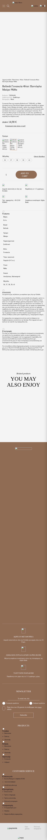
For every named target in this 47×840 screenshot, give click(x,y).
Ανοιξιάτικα (7, 276)
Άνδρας (5, 744)
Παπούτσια (15, 80)
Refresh (5, 228)
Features (5, 214)
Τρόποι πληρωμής (9, 795)
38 (9, 284)
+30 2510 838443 (9, 782)
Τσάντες (6, 736)
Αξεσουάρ (7, 740)
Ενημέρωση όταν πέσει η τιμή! (15, 126)
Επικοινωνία (7, 776)
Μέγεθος (5, 156)
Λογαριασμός (7, 805)
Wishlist (6, 811)
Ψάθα (5, 268)
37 (6, 284)
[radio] (5, 160)
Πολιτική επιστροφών (11, 801)
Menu (3, 6)
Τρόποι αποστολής (10, 798)
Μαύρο (5, 236)
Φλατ (21, 80)
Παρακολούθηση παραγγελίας (13, 814)
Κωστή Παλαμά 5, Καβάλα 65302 (14, 779)
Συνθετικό (6, 244)
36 (4, 284)
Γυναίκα (5, 731)
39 (11, 284)
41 (14, 284)
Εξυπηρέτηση (7, 789)
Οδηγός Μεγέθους (39, 156)
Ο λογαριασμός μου (10, 808)
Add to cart (25, 174)
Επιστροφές (7, 331)
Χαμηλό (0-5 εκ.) (9, 260)
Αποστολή (6, 292)
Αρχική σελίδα (6, 80)
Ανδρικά (6, 762)
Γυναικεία (6, 252)
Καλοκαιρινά (16, 276)
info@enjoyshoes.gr (29, 339)
